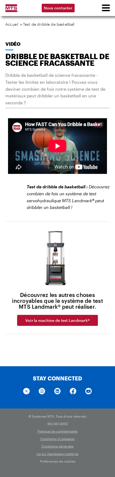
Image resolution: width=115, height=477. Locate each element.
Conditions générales (57, 446)
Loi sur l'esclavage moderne (57, 454)
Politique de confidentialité (57, 431)
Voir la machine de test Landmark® (57, 320)
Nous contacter (58, 8)
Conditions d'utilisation (57, 439)
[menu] (105, 8)
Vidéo (13, 44)
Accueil (11, 24)
